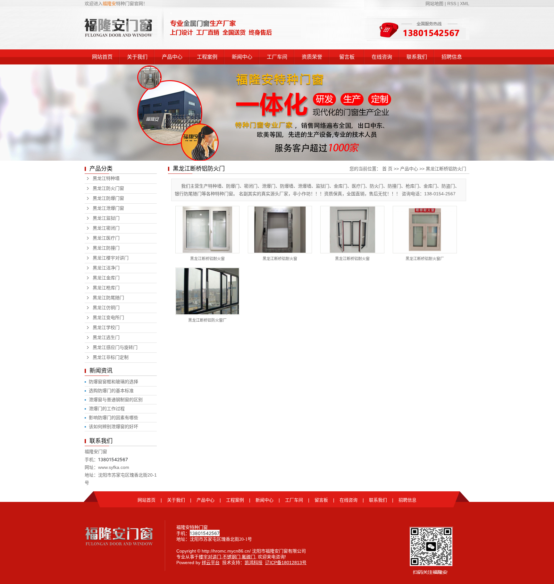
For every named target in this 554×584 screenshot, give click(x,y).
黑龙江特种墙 (106, 178)
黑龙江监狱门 (106, 218)
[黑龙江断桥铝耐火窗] (207, 229)
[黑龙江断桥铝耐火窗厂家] (425, 229)
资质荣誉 (312, 57)
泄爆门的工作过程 (107, 408)
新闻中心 (242, 57)
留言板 (347, 57)
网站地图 (435, 3)
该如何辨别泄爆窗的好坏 (113, 426)
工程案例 (207, 57)
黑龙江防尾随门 (108, 297)
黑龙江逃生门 (106, 337)
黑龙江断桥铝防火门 (446, 168)
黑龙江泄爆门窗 (108, 208)
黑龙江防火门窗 (108, 188)
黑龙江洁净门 (106, 268)
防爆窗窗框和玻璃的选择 (113, 381)
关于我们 (137, 57)
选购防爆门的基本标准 (111, 390)
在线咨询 (382, 57)
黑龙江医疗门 (106, 238)
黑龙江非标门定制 (111, 357)
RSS (451, 3)
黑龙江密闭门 (106, 228)
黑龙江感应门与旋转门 (115, 347)
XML (464, 3)
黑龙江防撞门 (106, 248)
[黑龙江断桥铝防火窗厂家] (207, 291)
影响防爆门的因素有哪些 (113, 417)
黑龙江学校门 (106, 327)
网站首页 (102, 57)
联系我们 (417, 57)
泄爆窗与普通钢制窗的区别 (116, 399)
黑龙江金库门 (106, 277)
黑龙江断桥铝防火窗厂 (207, 320)
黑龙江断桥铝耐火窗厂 (425, 259)
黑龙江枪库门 (106, 287)
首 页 (387, 168)
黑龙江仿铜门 (106, 307)
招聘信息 (451, 57)
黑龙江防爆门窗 (108, 198)
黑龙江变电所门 (108, 317)
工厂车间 (277, 57)
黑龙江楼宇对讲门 (111, 258)
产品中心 (172, 57)
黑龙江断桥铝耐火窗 (207, 259)
